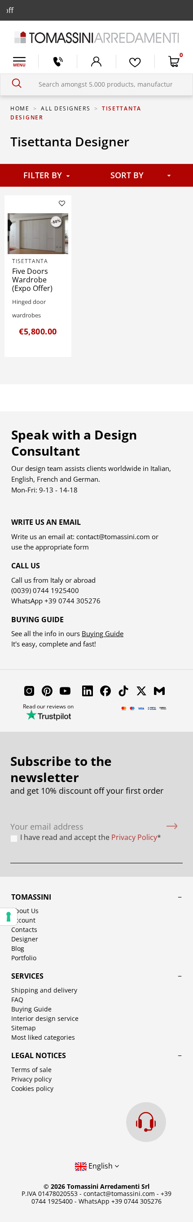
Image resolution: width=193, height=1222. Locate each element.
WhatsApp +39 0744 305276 (120, 1201)
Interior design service (45, 1018)
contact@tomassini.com (113, 536)
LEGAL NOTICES (38, 1055)
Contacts (24, 929)
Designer (24, 939)
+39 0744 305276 (72, 600)
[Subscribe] (172, 826)
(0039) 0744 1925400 (45, 590)
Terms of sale (31, 1069)
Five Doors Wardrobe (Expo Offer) (32, 279)
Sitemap (23, 1028)
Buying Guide (102, 633)
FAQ (17, 999)
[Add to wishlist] (62, 203)
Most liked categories (43, 1037)
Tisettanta (30, 261)
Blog (17, 948)
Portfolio (23, 958)
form (80, 546)
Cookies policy (32, 1088)
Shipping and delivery (44, 990)
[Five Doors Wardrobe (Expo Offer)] (38, 233)
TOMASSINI (31, 897)
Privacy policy (31, 1079)
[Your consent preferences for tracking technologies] (8, 916)
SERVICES (27, 976)
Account (23, 920)
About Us (25, 910)
